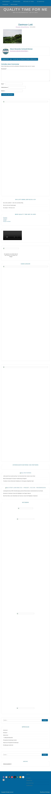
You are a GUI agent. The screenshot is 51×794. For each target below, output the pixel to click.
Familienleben (14, 4)
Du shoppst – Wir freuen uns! (9, 207)
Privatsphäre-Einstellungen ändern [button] (10, 740)
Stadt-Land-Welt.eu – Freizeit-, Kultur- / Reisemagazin (27, 487)
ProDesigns (47, 792)
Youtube (4, 220)
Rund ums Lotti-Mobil (28, 1)
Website (3, 90)
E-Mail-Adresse (4, 87)
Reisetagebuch (6, 1)
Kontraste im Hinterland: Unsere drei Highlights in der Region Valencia (17, 493)
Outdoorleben (16, 1)
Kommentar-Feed (29, 782)
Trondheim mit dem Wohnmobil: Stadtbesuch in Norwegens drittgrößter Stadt (18, 481)
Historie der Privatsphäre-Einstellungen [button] (11, 742)
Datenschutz (5, 735)
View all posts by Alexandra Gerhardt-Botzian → (19, 51)
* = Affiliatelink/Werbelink (8, 737)
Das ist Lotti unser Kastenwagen (9, 205)
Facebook (5, 217)
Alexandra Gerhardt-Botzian (22, 27)
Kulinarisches (40, 1)
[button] (3, 777)
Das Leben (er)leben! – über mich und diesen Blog (13, 202)
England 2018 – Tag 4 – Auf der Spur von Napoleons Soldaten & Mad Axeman (19, 59)
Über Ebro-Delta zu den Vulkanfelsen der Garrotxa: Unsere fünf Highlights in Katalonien (20, 495)
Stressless (5, 4)
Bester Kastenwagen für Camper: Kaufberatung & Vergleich (15, 478)
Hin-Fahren (27, 472)
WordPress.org (29, 785)
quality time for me (26, 9)
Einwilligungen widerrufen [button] (8, 745)
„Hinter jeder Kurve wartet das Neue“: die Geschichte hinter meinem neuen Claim (19, 476)
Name (2, 83)
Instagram (5, 218)
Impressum (5, 730)
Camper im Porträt (6, 221)
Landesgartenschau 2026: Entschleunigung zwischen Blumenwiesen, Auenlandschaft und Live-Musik (23, 490)
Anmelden (28, 778)
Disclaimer (5, 732)
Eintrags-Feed (29, 780)
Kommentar (4, 68)
